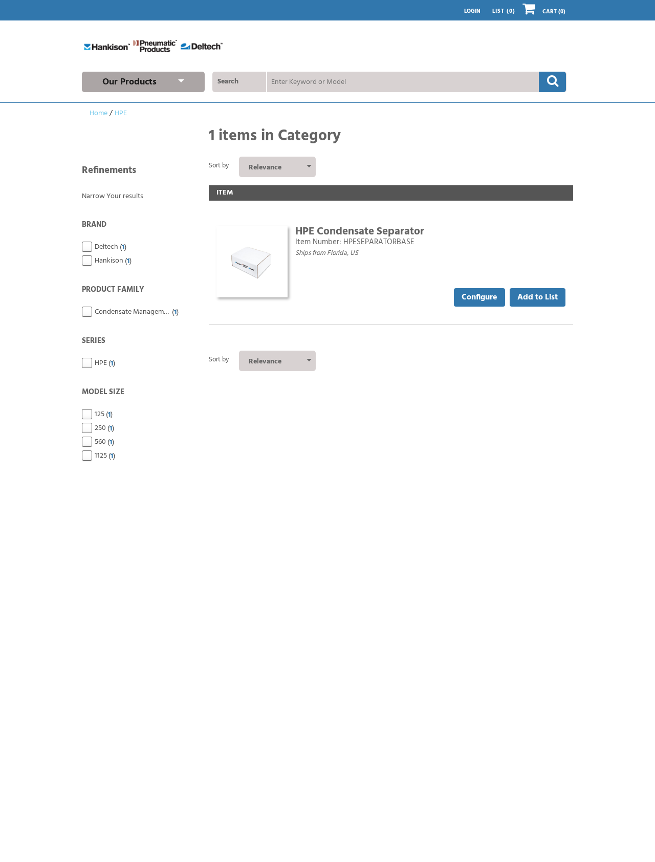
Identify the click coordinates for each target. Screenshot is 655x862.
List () (503, 11)
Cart (553, 12)
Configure (479, 297)
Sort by (219, 165)
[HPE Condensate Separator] (252, 262)
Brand (94, 225)
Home (98, 113)
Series (93, 341)
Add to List (537, 297)
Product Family (113, 290)
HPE (121, 113)
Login (472, 11)
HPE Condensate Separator (359, 231)
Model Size (103, 392)
